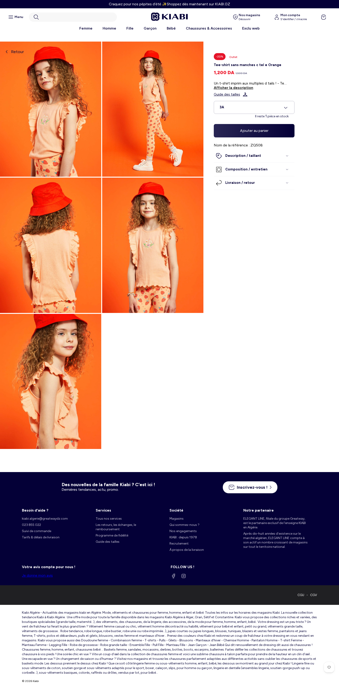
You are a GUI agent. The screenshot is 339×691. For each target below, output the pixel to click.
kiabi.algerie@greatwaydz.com (45, 519)
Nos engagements (183, 531)
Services (103, 510)
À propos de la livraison (187, 550)
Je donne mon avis (37, 575)
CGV (313, 595)
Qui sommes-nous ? (184, 525)
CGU (300, 595)
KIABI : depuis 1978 (183, 537)
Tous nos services (109, 519)
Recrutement (179, 544)
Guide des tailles (227, 94)
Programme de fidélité (112, 535)
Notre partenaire (258, 510)
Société (176, 510)
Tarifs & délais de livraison (40, 537)
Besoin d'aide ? (35, 510)
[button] (73, 17)
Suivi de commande (36, 531)
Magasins (177, 519)
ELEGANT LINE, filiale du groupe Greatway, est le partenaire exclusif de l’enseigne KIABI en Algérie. (274, 523)
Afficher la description (233, 87)
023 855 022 (31, 525)
